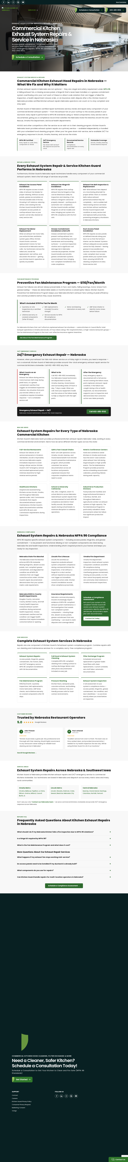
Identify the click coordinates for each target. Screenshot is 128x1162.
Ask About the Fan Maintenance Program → (37, 338)
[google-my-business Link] (18, 2)
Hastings (103, 791)
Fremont (100, 793)
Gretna (27, 793)
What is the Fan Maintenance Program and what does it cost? (64, 845)
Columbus (86, 793)
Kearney (86, 791)
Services (32, 10)
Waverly (60, 791)
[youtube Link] (23, 2)
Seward (53, 793)
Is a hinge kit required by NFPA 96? (64, 838)
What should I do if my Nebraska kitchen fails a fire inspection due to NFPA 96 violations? (64, 832)
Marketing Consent (18, 1108)
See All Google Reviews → (27, 753)
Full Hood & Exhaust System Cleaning (63, 657)
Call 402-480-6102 (97, 411)
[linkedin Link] (8, 2)
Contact (15, 1095)
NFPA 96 (106, 89)
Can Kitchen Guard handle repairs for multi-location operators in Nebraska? (64, 877)
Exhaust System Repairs (29, 656)
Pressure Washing (59, 681)
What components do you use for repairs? (64, 870)
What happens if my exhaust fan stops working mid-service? (64, 857)
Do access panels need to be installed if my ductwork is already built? (64, 863)
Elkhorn (21, 793)
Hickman (66, 791)
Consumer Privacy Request (21, 1105)
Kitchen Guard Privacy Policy (21, 1101)
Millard (33, 793)
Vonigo (14, 1111)
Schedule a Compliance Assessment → (64, 886)
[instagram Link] (13, 2)
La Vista (42, 791)
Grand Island (94, 791)
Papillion (35, 791)
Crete (72, 791)
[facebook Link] (3, 2)
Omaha (22, 791)
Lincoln (53, 791)
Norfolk (93, 793)
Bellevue (28, 791)
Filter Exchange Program (93, 656)
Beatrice (60, 793)
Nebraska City (69, 793)
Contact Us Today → (93, 618)
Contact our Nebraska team (42, 802)
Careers (15, 1098)
